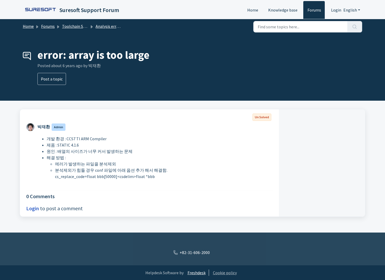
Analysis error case (112, 26)
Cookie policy (225, 272)
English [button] (350, 10)
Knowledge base (283, 10)
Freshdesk (197, 272)
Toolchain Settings (79, 26)
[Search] (354, 27)
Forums (314, 10)
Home (252, 10)
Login (336, 10)
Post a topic (52, 79)
